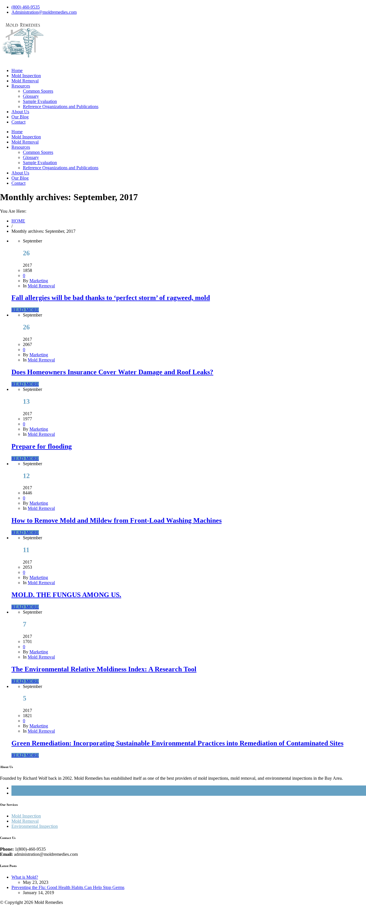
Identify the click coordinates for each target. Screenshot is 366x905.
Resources (20, 85)
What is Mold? (24, 877)
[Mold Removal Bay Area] (23, 56)
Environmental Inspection (34, 826)
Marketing (38, 280)
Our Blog (20, 116)
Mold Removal (25, 80)
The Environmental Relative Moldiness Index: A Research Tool (103, 669)
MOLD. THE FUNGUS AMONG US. (66, 594)
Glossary (31, 96)
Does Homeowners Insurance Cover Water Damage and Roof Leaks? (112, 372)
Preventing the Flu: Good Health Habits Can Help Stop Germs (67, 887)
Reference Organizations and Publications (60, 106)
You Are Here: (13, 211)
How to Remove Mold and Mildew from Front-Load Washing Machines (116, 520)
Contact (18, 122)
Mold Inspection (26, 75)
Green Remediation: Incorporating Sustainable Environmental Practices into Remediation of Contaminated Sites (177, 743)
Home (17, 70)
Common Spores (38, 91)
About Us (20, 111)
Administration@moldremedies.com (44, 12)
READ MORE (25, 309)
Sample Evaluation (40, 101)
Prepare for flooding (41, 446)
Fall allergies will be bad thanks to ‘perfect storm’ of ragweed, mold (110, 297)
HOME (18, 220)
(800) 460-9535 (25, 7)
